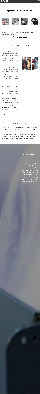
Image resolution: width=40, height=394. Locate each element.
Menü (39, 1)
